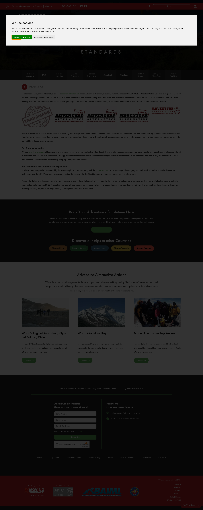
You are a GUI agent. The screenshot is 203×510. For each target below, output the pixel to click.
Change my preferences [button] (43, 37)
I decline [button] (26, 37)
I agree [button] (16, 37)
